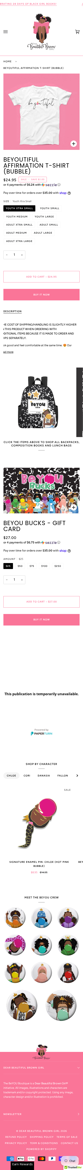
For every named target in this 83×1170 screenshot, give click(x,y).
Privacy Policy (16, 1143)
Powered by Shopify (41, 1149)
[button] (41, 185)
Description (12, 311)
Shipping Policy (42, 1136)
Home (7, 61)
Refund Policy (16, 1136)
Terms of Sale (67, 1136)
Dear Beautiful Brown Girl (40, 1130)
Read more (6, 351)
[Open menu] (9, 32)
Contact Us (69, 1143)
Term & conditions (44, 1143)
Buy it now (41, 294)
